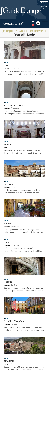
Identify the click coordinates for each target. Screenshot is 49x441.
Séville (7, 223)
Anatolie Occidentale (31, 31)
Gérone (8, 281)
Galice (13, 364)
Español (44, 6)
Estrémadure (15, 187)
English (44, 3)
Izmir (7, 65)
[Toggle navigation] (45, 23)
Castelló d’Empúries (15, 321)
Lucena (8, 242)
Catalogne (15, 285)
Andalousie (15, 108)
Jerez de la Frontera (14, 105)
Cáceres (8, 184)
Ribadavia (9, 360)
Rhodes (8, 144)
